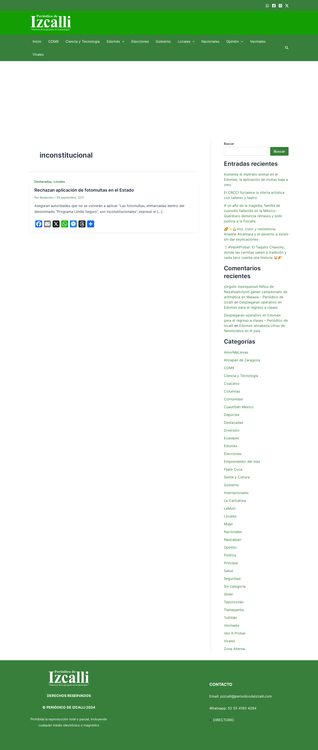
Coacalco (231, 383)
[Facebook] (274, 6)
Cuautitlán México (239, 407)
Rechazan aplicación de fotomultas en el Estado (84, 190)
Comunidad (233, 399)
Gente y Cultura (237, 477)
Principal (231, 563)
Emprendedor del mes (242, 461)
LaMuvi (230, 508)
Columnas (232, 391)
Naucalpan (232, 539)
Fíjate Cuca (233, 469)
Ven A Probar (235, 633)
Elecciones (140, 41)
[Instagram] (280, 6)
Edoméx (113, 41)
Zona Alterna (234, 649)
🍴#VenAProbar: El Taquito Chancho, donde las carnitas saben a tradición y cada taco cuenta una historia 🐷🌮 (255, 252)
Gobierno (163, 41)
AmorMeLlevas (236, 352)
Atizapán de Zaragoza (242, 360)
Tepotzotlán (234, 602)
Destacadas (43, 181)
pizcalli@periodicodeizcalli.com (246, 696)
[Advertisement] (159, 93)
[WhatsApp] (267, 6)
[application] (122, 41)
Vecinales (257, 41)
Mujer (228, 524)
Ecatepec (231, 438)
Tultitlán (230, 617)
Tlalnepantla (234, 610)
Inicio (37, 41)
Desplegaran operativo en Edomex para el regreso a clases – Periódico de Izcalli (256, 320)
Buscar (229, 143)
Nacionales (210, 41)
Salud (228, 571)
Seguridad (232, 578)
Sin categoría (235, 586)
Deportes (231, 414)
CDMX (53, 41)
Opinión (232, 41)
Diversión (231, 430)
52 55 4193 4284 (242, 708)
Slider (228, 594)
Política (230, 555)
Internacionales (236, 493)
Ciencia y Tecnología (83, 41)
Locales (184, 41)
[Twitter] (287, 6)
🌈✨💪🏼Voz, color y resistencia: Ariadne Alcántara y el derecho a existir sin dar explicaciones (256, 234)
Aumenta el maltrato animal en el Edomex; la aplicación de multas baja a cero (256, 179)
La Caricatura (235, 500)
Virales (38, 54)
